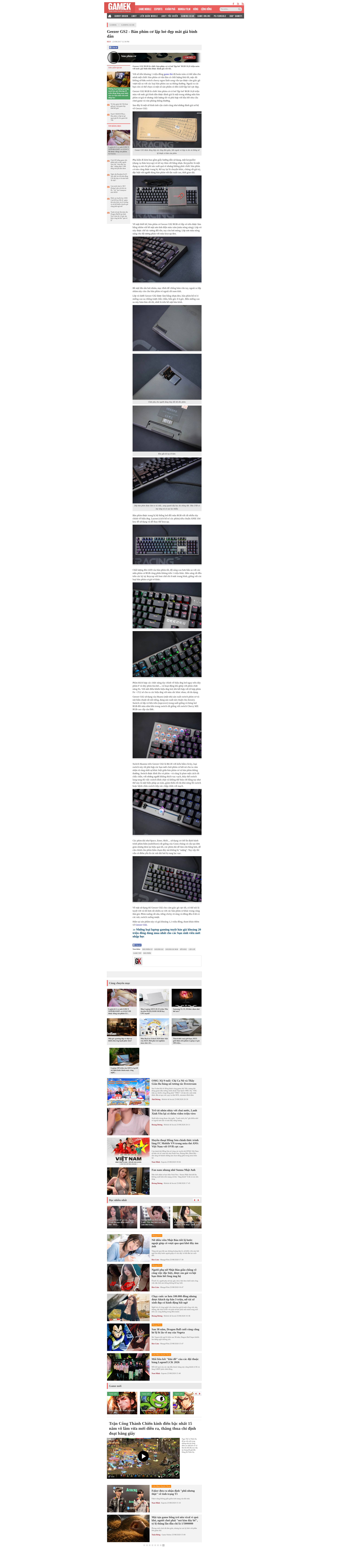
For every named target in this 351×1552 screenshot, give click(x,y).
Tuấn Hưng (156, 1535)
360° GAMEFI (236, 15)
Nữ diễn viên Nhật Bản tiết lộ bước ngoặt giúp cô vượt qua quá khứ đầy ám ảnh (175, 1243)
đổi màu (183, 949)
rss (243, 4)
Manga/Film (164, 1260)
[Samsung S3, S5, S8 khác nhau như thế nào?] (187, 998)
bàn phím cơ (128, 55)
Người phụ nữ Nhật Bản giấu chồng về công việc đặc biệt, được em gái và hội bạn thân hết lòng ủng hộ (174, 1273)
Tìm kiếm (240, 9)
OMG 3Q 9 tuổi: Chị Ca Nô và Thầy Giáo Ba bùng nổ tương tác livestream (174, 1082)
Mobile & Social (168, 1099)
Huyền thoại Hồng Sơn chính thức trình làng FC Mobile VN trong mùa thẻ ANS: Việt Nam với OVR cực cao (175, 1143)
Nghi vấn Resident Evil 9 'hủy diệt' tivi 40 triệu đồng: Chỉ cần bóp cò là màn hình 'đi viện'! (119, 177)
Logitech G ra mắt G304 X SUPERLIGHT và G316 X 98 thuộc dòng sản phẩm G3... (119, 1011)
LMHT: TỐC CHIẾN (169, 15)
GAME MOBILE (145, 9)
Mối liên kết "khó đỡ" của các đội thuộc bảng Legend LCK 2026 (175, 1361)
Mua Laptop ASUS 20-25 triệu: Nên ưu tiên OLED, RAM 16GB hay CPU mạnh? (154, 1011)
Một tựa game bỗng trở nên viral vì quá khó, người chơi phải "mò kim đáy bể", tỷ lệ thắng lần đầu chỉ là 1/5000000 (175, 1520)
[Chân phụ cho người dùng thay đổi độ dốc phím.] (167, 377)
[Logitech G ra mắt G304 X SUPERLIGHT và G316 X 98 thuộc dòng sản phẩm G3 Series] (118, 137)
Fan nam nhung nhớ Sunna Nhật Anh (173, 1169)
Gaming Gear (127, 25)
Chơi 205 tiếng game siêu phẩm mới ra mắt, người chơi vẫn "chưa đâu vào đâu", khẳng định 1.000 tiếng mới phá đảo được (119, 164)
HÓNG (195, 9)
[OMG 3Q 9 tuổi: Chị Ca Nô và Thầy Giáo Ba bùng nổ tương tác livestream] (128, 1092)
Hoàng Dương (157, 1125)
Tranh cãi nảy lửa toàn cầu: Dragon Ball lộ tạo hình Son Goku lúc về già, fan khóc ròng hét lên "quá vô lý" (119, 216)
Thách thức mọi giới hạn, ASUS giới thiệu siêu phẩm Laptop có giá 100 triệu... (186, 1041)
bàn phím (147, 953)
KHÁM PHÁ (170, 9)
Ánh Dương (156, 1099)
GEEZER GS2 (158, 949)
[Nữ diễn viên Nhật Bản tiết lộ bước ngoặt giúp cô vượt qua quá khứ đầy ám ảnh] (128, 1248)
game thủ (168, 74)
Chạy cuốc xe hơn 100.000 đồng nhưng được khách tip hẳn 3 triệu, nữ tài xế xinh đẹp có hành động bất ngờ (174, 1299)
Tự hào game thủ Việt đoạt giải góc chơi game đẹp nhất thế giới (119, 106)
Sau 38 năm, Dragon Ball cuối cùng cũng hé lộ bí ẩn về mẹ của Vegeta (175, 1331)
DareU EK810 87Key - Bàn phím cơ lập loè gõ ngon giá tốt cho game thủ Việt (119, 117)
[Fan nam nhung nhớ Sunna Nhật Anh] (128, 1181)
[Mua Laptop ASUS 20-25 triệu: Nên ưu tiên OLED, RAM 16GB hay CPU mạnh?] (154, 998)
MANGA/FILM (184, 9)
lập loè (192, 949)
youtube (238, 4)
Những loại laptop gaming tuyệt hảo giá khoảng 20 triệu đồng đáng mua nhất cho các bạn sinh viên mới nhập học (118, 93)
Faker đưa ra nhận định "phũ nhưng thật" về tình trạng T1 (173, 1492)
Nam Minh (156, 1162)
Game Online (167, 1535)
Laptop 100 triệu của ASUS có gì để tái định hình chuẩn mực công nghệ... (124, 1070)
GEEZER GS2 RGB (171, 949)
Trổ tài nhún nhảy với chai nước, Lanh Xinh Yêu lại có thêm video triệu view (174, 1112)
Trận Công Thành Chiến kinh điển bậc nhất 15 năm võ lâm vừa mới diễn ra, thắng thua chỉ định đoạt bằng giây (152, 1428)
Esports (164, 1162)
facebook (233, 4)
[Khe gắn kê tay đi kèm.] (167, 429)
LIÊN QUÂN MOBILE (149, 15)
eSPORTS (158, 9)
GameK (113, 25)
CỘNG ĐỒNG (206, 9)
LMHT (134, 15)
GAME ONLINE (204, 15)
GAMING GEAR (187, 15)
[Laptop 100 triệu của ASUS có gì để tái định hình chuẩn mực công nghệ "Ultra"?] (124, 1057)
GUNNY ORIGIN (121, 15)
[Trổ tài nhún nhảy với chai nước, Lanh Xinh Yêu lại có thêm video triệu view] (128, 1121)
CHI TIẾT (189, 57)
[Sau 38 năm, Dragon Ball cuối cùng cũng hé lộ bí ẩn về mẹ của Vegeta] (128, 1337)
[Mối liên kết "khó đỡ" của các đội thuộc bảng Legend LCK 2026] (128, 1367)
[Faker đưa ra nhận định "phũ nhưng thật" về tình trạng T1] (128, 1498)
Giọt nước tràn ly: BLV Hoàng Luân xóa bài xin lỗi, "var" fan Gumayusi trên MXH (118, 189)
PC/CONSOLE (220, 15)
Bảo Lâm (155, 1260)
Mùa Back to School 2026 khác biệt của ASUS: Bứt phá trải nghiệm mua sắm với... (154, 1041)
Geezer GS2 (141, 925)
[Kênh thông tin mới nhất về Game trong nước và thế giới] (119, 7)
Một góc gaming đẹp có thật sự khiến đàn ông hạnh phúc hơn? (120, 1040)
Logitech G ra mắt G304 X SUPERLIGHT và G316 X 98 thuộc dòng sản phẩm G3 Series (118, 150)
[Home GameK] (109, 16)
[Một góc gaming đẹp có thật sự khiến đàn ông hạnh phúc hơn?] (122, 1028)
